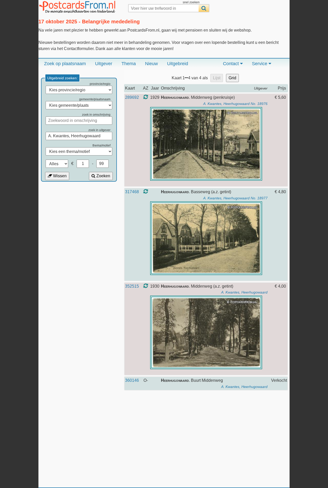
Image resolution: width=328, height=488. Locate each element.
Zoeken (102, 176)
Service (260, 63)
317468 (132, 192)
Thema (128, 63)
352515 (132, 286)
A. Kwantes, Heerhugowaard (244, 292)
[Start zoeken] (204, 8)
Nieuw (151, 63)
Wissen (59, 176)
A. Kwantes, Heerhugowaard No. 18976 (235, 104)
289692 (132, 97)
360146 (132, 380)
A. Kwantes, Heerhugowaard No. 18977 (235, 198)
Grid (232, 78)
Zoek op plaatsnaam (65, 63)
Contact (231, 63)
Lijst (216, 78)
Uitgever (103, 63)
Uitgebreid (177, 63)
